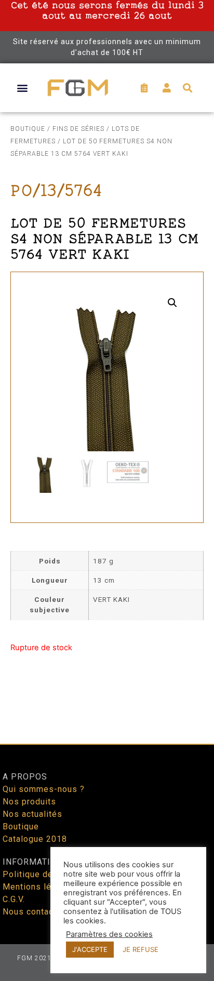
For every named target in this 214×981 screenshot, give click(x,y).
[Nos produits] (107, 802)
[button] (22, 87)
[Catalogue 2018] (107, 839)
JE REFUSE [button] (140, 949)
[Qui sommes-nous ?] (107, 789)
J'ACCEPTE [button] (90, 949)
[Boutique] (107, 827)
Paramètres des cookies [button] (109, 934)
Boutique (27, 128)
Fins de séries (78, 128)
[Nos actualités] (107, 814)
